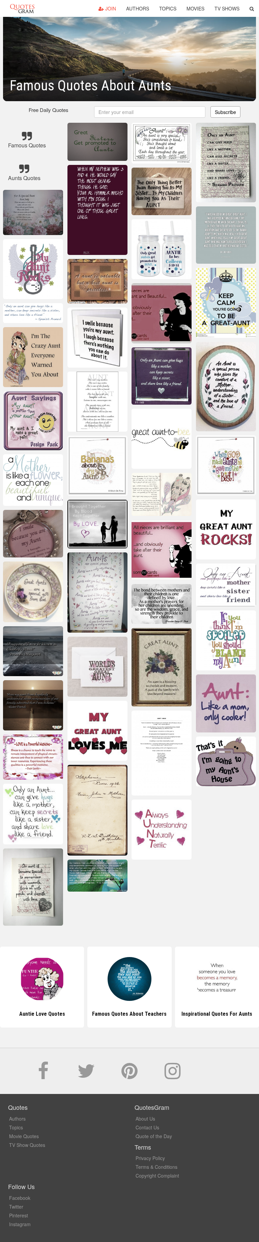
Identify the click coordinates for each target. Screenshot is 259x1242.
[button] (251, 8)
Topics (167, 8)
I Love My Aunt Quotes (217, 1014)
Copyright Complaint (157, 1175)
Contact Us (147, 1127)
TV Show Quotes (27, 1145)
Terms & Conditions (156, 1166)
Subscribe (225, 112)
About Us (145, 1118)
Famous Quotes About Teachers (42, 1014)
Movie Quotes (24, 1136)
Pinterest (18, 1215)
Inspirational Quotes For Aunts (129, 1014)
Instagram (20, 1224)
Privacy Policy (150, 1158)
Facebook (19, 1197)
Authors (137, 8)
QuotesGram (22, 8)
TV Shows (226, 8)
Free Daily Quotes (48, 109)
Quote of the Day (154, 1136)
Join (110, 8)
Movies (195, 8)
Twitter (16, 1206)
